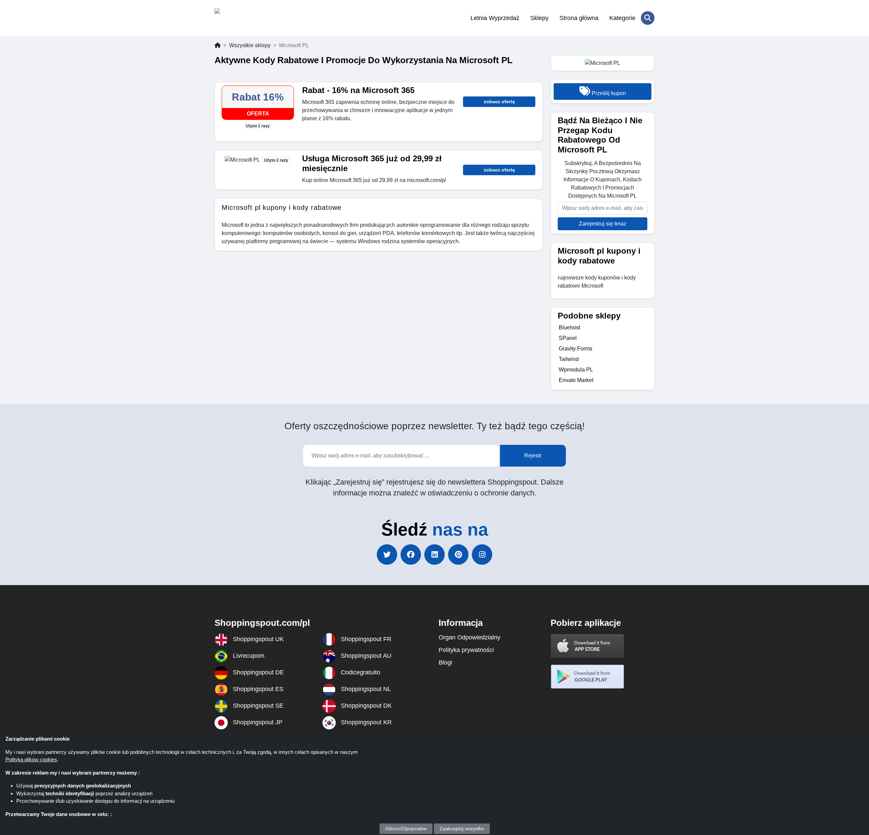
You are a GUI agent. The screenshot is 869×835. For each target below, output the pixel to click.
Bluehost (569, 327)
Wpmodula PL (576, 370)
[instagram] (482, 554)
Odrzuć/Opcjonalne (406, 828)
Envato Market (576, 380)
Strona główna (578, 18)
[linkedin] (434, 554)
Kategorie (622, 18)
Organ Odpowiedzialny (469, 637)
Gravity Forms (575, 348)
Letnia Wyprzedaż (494, 18)
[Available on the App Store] (588, 646)
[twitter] (387, 554)
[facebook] (411, 554)
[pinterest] (458, 554)
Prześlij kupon (608, 93)
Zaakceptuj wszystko (462, 828)
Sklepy (539, 18)
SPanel (568, 338)
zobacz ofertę (499, 101)
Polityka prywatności (466, 650)
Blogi (445, 662)
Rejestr (532, 455)
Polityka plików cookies (31, 759)
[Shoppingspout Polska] (248, 18)
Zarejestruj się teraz (602, 223)
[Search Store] (647, 18)
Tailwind (569, 359)
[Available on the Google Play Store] (588, 676)
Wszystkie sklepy (250, 45)
